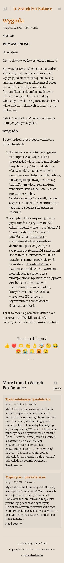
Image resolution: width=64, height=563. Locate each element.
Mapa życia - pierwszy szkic (25, 477)
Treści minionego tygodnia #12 (27, 399)
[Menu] (59, 9)
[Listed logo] (5, 8)
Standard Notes (37, 264)
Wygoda (13, 20)
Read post (11, 465)
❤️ (14, 345)
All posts (57, 385)
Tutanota (37, 237)
